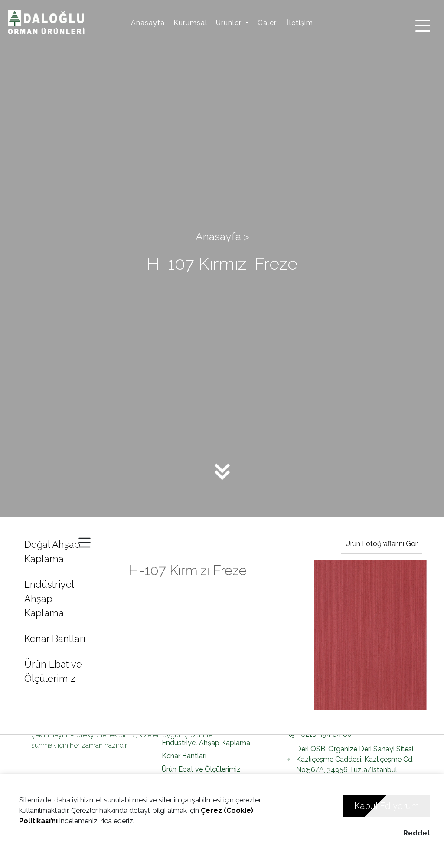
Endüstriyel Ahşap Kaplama (49, 599)
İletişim (300, 23)
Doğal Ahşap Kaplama (52, 551)
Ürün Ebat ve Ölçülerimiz (53, 671)
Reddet (416, 833)
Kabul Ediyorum (386, 806)
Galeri (268, 23)
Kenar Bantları (54, 638)
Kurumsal (190, 23)
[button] (232, 23)
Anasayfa (148, 23)
